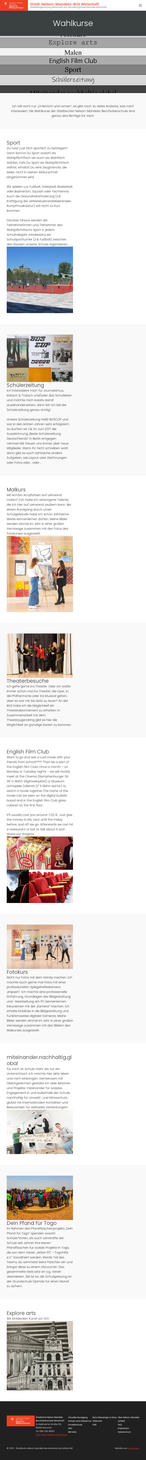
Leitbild (121, 1421)
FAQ (120, 1424)
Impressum (123, 1428)
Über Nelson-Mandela (128, 1417)
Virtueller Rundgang (78, 1417)
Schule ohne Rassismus (79, 1421)
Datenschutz (124, 1432)
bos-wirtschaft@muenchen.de (51, 1434)
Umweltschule (75, 1424)
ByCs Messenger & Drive (105, 1417)
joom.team (133, 1448)
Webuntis (97, 1421)
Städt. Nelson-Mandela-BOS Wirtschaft (68, 5)
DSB (94, 1424)
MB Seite (72, 1432)
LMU (70, 1428)
